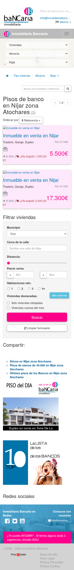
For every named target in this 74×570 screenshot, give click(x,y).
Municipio (13, 227)
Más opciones (59, 295)
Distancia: (14, 257)
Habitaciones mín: (19, 283)
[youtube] (22, 522)
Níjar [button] (53, 76)
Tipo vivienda (22, 76)
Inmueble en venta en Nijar (31, 135)
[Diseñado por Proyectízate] (18, 554)
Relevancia (31, 120)
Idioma (64, 22)
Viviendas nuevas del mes (27, 308)
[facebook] (7, 522)
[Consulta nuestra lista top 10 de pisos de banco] (37, 465)
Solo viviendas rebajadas (27, 303)
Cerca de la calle (18, 242)
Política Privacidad (51, 562)
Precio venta (15, 268)
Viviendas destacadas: (22, 296)
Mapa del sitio (48, 554)
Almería (40, 76)
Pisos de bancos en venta (56, 11)
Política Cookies (50, 566)
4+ (43, 288)
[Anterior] (55, 102)
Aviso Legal (47, 558)
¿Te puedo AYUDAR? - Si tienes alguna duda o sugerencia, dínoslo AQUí (36, 537)
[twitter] (14, 522)
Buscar (37, 317)
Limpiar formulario (38, 328)
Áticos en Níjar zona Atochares (31, 361)
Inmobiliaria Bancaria (29, 33)
